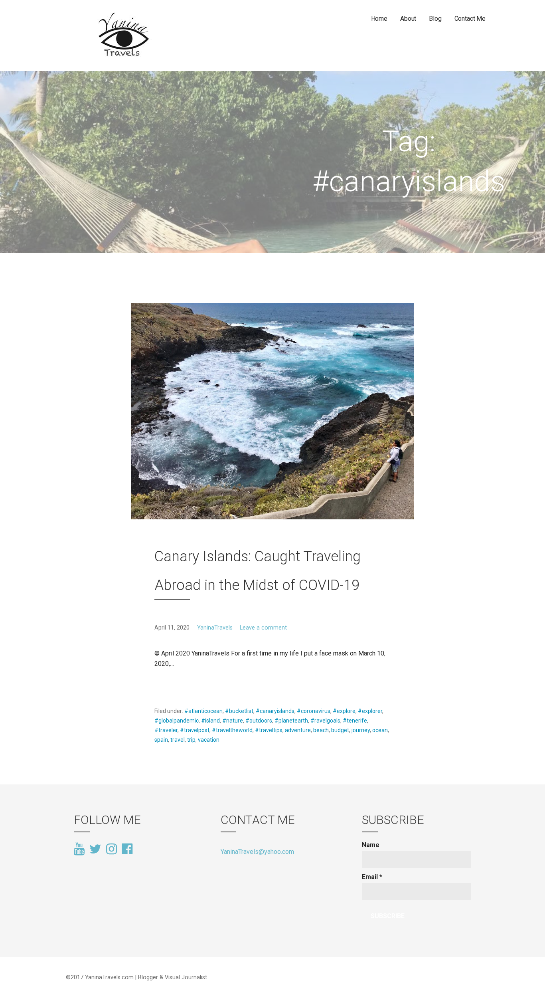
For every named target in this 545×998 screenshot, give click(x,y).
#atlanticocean (203, 711)
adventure (298, 730)
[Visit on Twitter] (95, 849)
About (408, 18)
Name (370, 845)
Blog (435, 18)
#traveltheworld (232, 730)
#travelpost (194, 730)
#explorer (370, 711)
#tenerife (355, 720)
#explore (344, 711)
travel (177, 740)
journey (360, 730)
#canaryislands (275, 711)
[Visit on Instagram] (111, 849)
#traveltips (268, 730)
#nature (232, 720)
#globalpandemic (176, 720)
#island (210, 720)
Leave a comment (263, 627)
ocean (380, 730)
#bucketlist (239, 711)
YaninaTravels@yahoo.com (257, 851)
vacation (208, 740)
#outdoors (258, 720)
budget (340, 730)
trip (191, 740)
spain (161, 740)
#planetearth (291, 720)
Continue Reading (184, 683)
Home (379, 18)
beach (321, 730)
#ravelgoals (325, 720)
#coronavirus (313, 711)
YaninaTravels (215, 627)
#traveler (166, 730)
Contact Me (470, 18)
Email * (372, 877)
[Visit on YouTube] (79, 849)
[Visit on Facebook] (127, 848)
